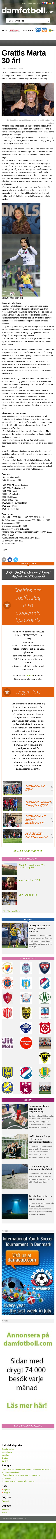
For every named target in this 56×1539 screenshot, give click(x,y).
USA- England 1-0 (28, 894)
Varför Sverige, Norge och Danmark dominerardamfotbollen (40, 1139)
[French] (46, 3)
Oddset (29, 675)
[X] (15, 559)
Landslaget (6, 1455)
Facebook (5, 1501)
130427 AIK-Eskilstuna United (36, 835)
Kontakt (23, 3)
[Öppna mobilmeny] (52, 43)
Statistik (5, 1512)
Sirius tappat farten (9, 1478)
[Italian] (52, 3)
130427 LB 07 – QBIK (36, 787)
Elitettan (5, 1458)
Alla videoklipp (13, 911)
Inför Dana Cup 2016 (29, 880)
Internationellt (7, 1452)
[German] (49, 3)
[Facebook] (9, 559)
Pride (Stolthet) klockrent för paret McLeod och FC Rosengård (28, 574)
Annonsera (6, 1509)
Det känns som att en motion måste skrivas (18, 1481)
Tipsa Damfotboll (34, 3)
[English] (43, 3)
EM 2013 (5, 1461)
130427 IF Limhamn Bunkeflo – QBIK (38, 803)
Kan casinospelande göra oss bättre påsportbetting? (39, 1109)
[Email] (4, 559)
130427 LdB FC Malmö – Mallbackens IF (35, 819)
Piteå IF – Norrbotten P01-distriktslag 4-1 (32, 866)
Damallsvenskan (8, 1449)
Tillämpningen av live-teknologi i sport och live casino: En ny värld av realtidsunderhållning (26, 1470)
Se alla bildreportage (28, 851)
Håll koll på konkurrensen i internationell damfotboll (21, 1475)
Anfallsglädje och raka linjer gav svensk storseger (39, 928)
